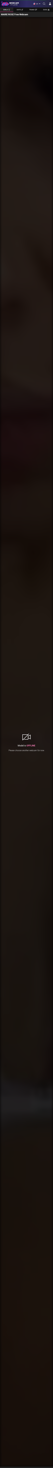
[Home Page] (10, 3)
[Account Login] (50, 4)
